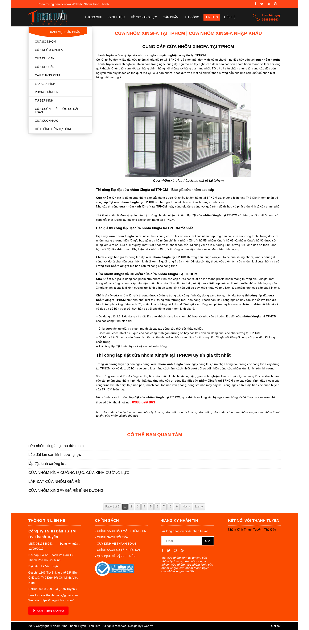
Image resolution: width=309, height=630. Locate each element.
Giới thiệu (116, 17)
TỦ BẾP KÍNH (44, 100)
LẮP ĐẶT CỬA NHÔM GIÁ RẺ (54, 481)
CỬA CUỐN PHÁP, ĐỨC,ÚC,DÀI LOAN (56, 110)
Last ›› (199, 506)
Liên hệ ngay (271, 15)
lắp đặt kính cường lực (47, 464)
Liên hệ (229, 17)
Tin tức (212, 17)
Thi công (192, 17)
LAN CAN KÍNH (45, 83)
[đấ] (275, 4)
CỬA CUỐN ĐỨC (46, 120)
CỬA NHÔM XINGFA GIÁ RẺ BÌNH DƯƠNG (66, 490)
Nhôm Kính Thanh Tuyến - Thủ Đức (252, 529)
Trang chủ (93, 17)
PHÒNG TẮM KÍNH (48, 92)
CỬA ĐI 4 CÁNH (46, 58)
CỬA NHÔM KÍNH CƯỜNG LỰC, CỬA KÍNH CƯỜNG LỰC (78, 473)
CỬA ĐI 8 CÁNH (46, 67)
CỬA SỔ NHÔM (45, 41)
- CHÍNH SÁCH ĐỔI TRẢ (111, 537)
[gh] (268, 4)
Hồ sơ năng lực (144, 17)
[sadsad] (255, 4)
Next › (186, 506)
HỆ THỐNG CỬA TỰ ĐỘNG (54, 129)
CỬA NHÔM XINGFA (49, 50)
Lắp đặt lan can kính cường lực (54, 455)
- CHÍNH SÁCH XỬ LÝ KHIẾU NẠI (117, 550)
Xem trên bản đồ (50, 610)
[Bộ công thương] (114, 575)
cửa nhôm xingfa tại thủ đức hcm (56, 446)
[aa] (261, 4)
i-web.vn (147, 625)
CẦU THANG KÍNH (47, 75)
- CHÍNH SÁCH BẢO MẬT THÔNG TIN (120, 531)
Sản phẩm (170, 17)
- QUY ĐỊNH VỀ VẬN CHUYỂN (115, 556)
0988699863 (270, 19)
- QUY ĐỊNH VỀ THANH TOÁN (115, 543)
